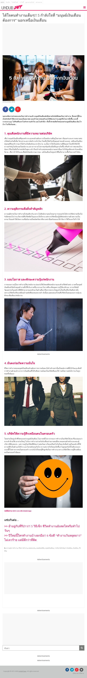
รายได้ (57, 548)
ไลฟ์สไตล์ (15, 2)
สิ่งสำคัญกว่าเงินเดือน (65, 548)
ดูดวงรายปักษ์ (29, 2)
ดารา (2, 2)
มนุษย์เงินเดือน (49, 548)
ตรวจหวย (39, 2)
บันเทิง (8, 2)
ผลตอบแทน (31, 548)
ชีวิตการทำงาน (23, 548)
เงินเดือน (75, 548)
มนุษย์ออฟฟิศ (40, 548)
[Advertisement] (43, 39)
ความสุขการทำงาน (12, 548)
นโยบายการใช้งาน (78, 673)
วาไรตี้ (22, 2)
